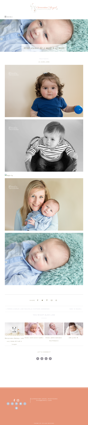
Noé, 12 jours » (76, 309)
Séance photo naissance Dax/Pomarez (54, 339)
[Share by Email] (52, 300)
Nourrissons (44, 58)
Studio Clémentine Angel (44, 8)
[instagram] (18, 401)
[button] (8, 16)
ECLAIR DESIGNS (48, 423)
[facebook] (15, 401)
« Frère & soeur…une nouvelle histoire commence (28, 309)
